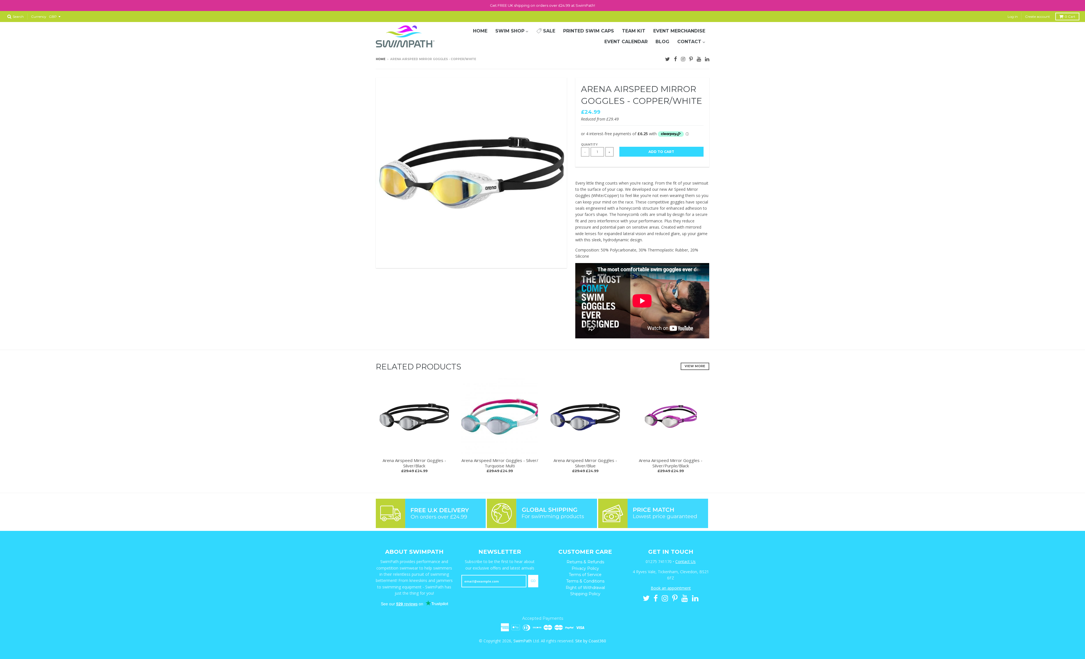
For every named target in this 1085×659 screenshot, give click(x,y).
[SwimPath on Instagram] (683, 58)
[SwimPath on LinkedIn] (707, 58)
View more (695, 366)
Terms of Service (585, 574)
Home (380, 59)
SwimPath (522, 640)
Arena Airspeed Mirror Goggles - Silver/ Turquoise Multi (499, 463)
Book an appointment (671, 588)
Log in (1013, 16)
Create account (1037, 16)
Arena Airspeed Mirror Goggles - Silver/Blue (585, 463)
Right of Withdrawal (585, 587)
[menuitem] (480, 31)
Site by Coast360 (590, 640)
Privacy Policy (585, 568)
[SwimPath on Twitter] (667, 58)
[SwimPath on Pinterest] (691, 58)
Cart (1070, 16)
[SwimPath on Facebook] (675, 58)
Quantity (589, 144)
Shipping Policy (585, 593)
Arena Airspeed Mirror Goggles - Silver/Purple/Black (670, 463)
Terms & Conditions (585, 581)
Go (533, 581)
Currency (38, 16)
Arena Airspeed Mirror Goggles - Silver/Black (414, 463)
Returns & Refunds (585, 561)
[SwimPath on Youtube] (699, 58)
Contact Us (685, 561)
